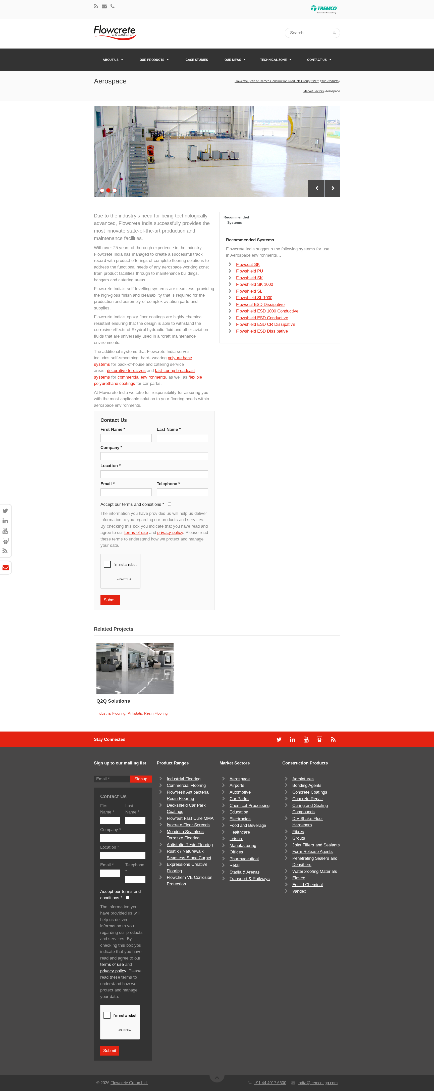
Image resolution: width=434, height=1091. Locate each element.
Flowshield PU (249, 271)
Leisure (236, 838)
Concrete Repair (307, 798)
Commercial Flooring (186, 785)
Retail (235, 865)
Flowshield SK (249, 278)
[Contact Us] (104, 6)
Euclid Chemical (307, 884)
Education (239, 812)
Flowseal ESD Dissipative (260, 304)
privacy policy (170, 532)
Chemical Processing (249, 805)
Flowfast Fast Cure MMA (190, 818)
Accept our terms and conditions (132, 504)
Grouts (298, 838)
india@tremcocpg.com (318, 1083)
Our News (233, 60)
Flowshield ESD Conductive (262, 317)
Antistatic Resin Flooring (148, 713)
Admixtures (303, 779)
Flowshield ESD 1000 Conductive (267, 311)
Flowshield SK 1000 (254, 284)
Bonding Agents (306, 785)
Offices (236, 852)
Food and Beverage (248, 825)
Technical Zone (273, 60)
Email (107, 483)
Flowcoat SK (248, 264)
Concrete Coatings (309, 792)
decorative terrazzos (126, 370)
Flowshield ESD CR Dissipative (265, 324)
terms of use (136, 532)
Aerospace (240, 779)
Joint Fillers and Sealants (316, 845)
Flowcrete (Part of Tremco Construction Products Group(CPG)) (277, 81)
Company (111, 447)
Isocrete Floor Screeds (188, 825)
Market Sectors (313, 91)
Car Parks (239, 798)
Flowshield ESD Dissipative (262, 331)
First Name (112, 429)
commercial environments (142, 377)
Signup (140, 779)
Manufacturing (243, 845)
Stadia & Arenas (245, 872)
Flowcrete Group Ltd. (129, 1083)
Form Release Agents (312, 851)
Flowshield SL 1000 (254, 297)
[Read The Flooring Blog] (96, 6)
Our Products (152, 60)
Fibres (298, 831)
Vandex (299, 891)
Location (110, 465)
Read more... (148, 668)
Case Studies (197, 60)
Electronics (240, 818)
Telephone (168, 483)
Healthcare (240, 832)
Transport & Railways (250, 878)
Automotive (240, 792)
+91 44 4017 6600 (270, 1083)
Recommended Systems (236, 219)
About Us (111, 60)
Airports (237, 785)
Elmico (298, 878)
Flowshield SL (249, 291)
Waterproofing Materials (314, 871)
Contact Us (317, 60)
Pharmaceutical (244, 858)
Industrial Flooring (110, 713)
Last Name (169, 429)
